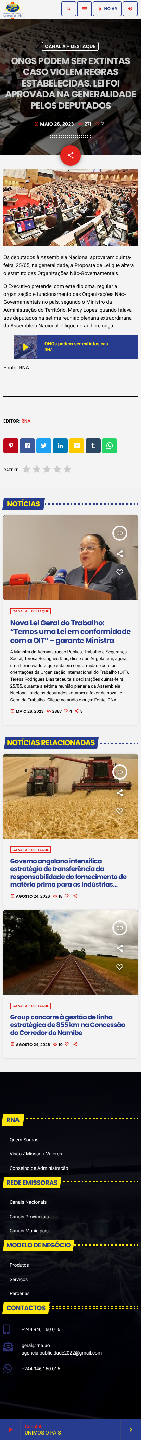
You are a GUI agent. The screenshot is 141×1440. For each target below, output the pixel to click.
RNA (25, 421)
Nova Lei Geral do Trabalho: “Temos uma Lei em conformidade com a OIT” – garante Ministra (70, 632)
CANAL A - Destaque (70, 46)
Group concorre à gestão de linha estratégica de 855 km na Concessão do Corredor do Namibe (67, 1025)
